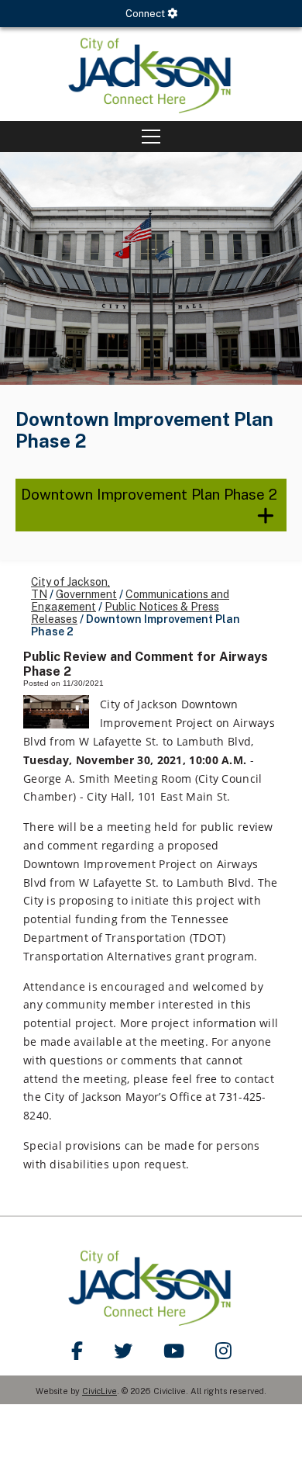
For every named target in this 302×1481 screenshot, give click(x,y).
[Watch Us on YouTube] (173, 1350)
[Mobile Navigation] (151, 136)
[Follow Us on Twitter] (123, 1350)
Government (86, 594)
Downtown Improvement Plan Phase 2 (149, 494)
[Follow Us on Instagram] (223, 1350)
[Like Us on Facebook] (77, 1350)
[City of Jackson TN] (151, 74)
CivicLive (99, 1391)
